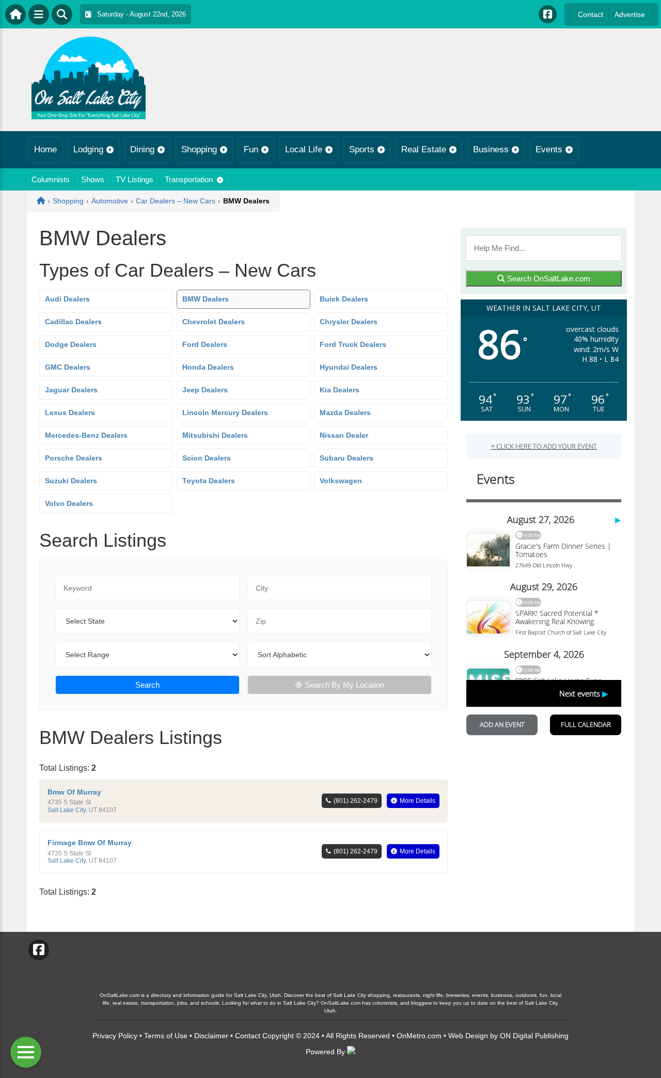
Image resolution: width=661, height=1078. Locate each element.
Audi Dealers (67, 299)
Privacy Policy (114, 1036)
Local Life (303, 149)
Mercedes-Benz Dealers (86, 435)
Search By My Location (344, 684)
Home (45, 149)
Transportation (189, 179)
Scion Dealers (206, 458)
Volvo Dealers (69, 503)
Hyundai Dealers (348, 367)
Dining (142, 149)
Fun (251, 149)
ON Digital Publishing (534, 1036)
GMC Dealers (67, 367)
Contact (590, 14)
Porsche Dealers (73, 458)
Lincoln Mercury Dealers (225, 412)
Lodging (88, 149)
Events (549, 149)
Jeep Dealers (205, 390)
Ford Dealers (204, 344)
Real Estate (423, 149)
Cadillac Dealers (73, 322)
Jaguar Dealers (71, 390)
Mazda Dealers (345, 412)
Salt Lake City (67, 810)
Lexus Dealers (70, 412)
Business (491, 149)
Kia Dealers (339, 390)
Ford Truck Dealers (353, 344)
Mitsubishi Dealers (215, 435)
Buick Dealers (344, 299)
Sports (361, 149)
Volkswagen (341, 481)
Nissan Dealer (344, 435)
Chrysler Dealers (348, 322)
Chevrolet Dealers (213, 322)
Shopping (199, 149)
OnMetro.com (419, 1036)
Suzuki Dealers (71, 481)
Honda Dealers (208, 367)
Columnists (51, 179)
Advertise (630, 14)
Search (147, 684)
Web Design (468, 1036)
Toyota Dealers (208, 481)
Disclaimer (211, 1036)
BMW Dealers (205, 299)
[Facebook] (548, 14)
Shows (92, 179)
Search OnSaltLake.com (547, 278)
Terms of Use (165, 1036)
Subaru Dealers (346, 458)
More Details (417, 800)
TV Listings (134, 179)
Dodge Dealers (71, 344)
